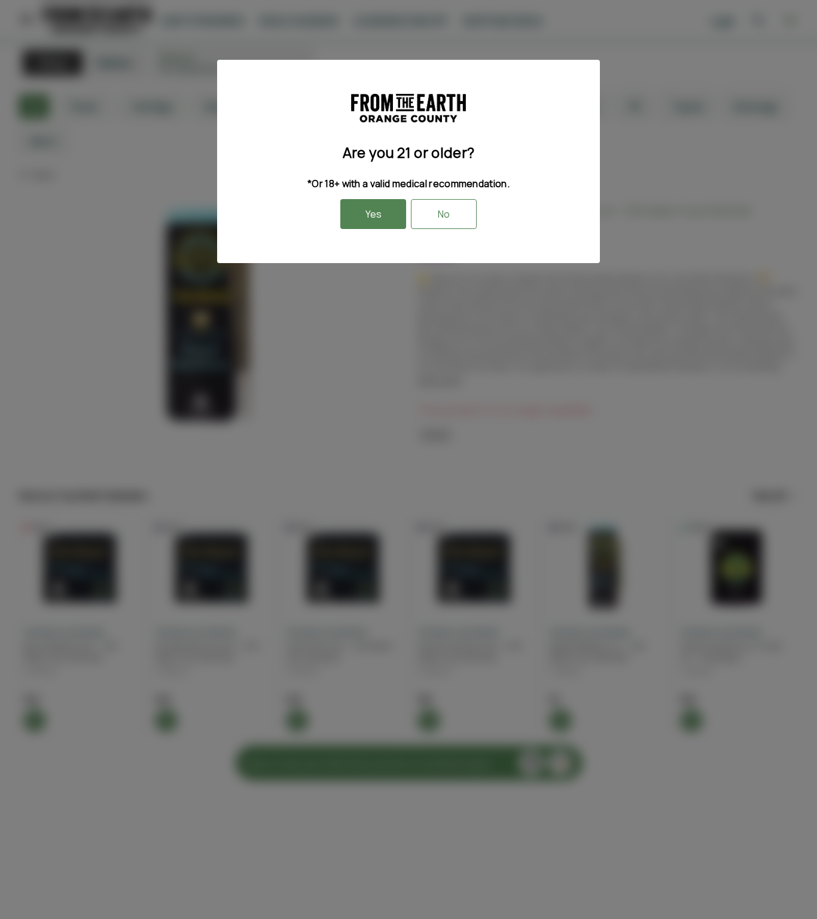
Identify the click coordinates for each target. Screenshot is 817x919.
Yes (373, 214)
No (444, 214)
